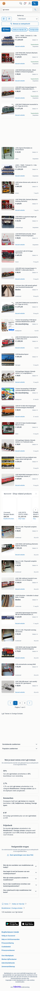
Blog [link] (3, 932)
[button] (25, 3)
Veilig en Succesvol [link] (8, 936)
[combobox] (17, 9)
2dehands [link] (11, 963)
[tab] (4, 19)
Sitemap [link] (12, 966)
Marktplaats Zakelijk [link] (12, 932)
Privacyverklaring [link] (8, 943)
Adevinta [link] (5, 963)
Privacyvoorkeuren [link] (8, 950)
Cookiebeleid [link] (6, 947)
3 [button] (24, 703)
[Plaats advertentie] (35, 3)
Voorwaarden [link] (15, 939)
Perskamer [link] (13, 959)
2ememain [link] (5, 966)
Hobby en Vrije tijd (18, 29)
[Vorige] (10, 703)
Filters (7, 29)
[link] (4, 3)
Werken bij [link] (5, 959)
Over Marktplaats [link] (8, 956)
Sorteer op (20, 15)
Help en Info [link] (6, 939)
